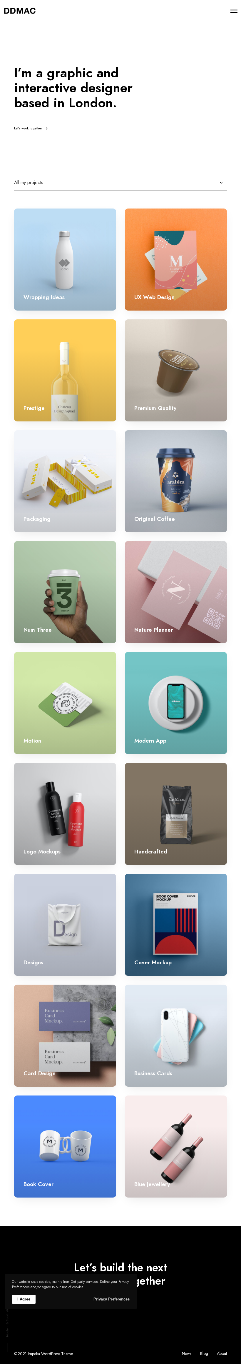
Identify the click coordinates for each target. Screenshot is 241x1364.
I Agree (23, 1299)
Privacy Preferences (111, 1299)
